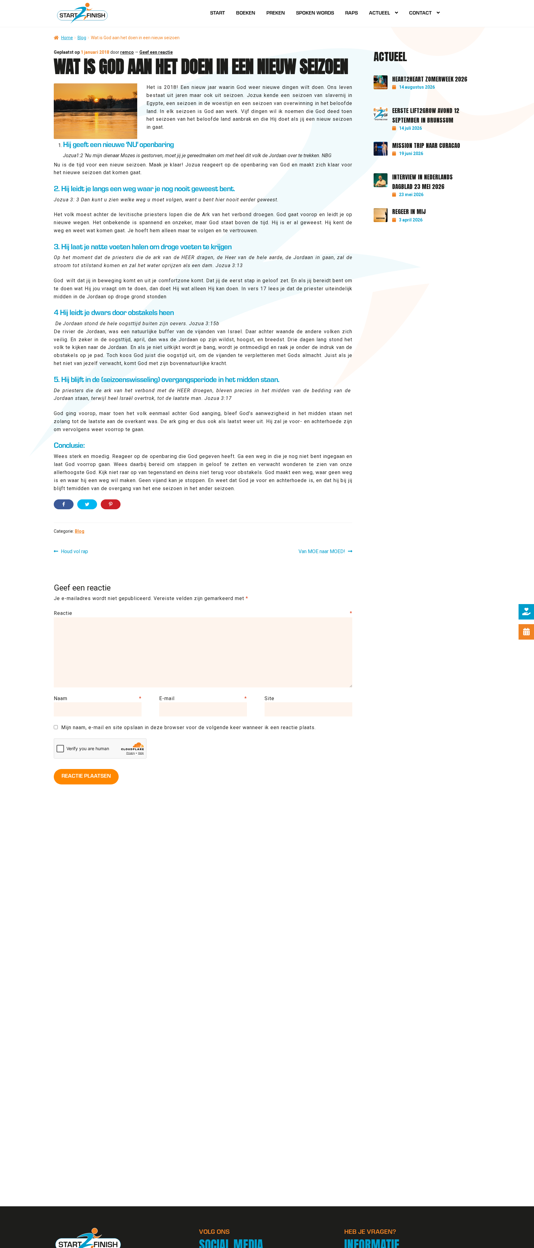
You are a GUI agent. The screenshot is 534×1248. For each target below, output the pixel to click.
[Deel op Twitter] (87, 504)
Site (269, 698)
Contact (420, 13)
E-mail (203, 698)
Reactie (203, 613)
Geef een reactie (156, 52)
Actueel (379, 13)
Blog (82, 37)
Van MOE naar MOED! (322, 552)
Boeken (245, 13)
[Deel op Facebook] (64, 504)
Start (217, 13)
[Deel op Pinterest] (111, 504)
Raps (351, 13)
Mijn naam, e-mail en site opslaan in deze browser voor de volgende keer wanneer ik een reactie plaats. (188, 727)
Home (67, 37)
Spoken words (315, 13)
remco (127, 52)
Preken (275, 13)
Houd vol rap (74, 552)
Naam (98, 698)
